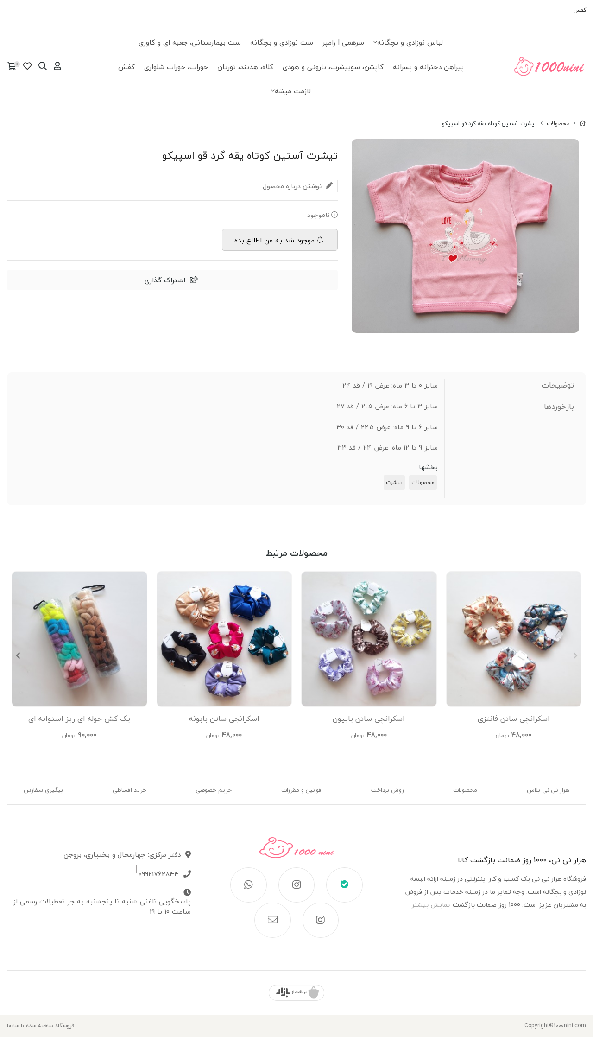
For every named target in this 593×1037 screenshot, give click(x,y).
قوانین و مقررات (301, 790)
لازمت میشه (293, 91)
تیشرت (394, 482)
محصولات (558, 123)
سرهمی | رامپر (343, 42)
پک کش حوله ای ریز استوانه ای (79, 718)
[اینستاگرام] (296, 885)
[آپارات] (321, 920)
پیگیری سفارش (43, 790)
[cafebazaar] (296, 992)
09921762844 (159, 874)
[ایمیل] (272, 920)
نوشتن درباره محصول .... (289, 186)
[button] (18, 655)
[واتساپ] (248, 885)
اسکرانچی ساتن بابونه (224, 718)
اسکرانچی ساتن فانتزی (514, 718)
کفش (580, 10)
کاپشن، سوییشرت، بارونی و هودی (333, 67)
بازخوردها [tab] (559, 407)
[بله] (344, 885)
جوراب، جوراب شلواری (176, 67)
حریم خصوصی (214, 790)
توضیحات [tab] (558, 385)
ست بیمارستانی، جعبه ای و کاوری (190, 42)
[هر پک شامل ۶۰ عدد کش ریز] (79, 639)
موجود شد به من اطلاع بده (274, 240)
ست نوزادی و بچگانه (281, 42)
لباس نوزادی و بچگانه (410, 42)
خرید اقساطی (129, 790)
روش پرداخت (387, 790)
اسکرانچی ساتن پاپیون (369, 718)
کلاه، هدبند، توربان (245, 67)
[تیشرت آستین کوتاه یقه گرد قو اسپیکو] (297, 852)
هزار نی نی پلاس (548, 790)
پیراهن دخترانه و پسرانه (428, 67)
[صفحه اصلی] (583, 123)
